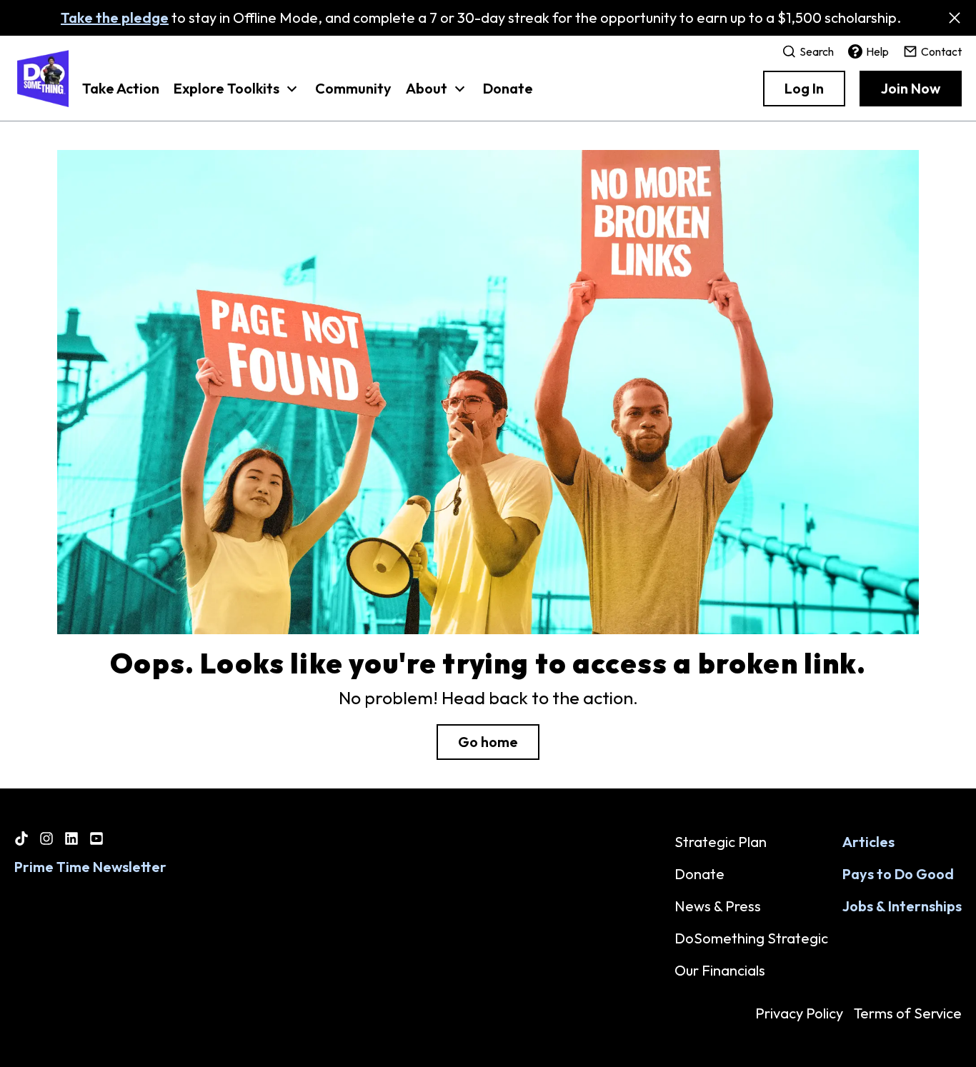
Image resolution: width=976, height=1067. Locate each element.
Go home (488, 742)
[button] (237, 96)
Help (877, 51)
